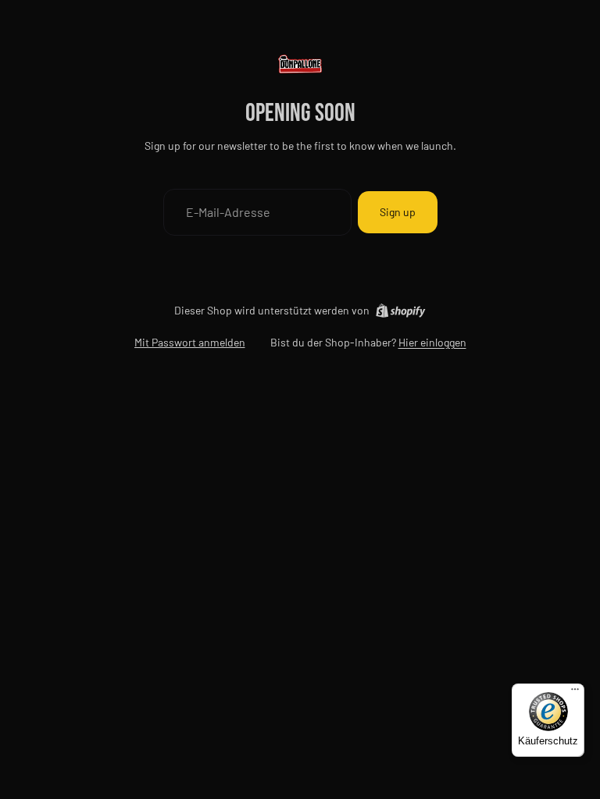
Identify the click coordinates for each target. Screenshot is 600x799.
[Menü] (575, 693)
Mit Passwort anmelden (189, 342)
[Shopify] (400, 311)
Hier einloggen (432, 342)
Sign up (398, 211)
